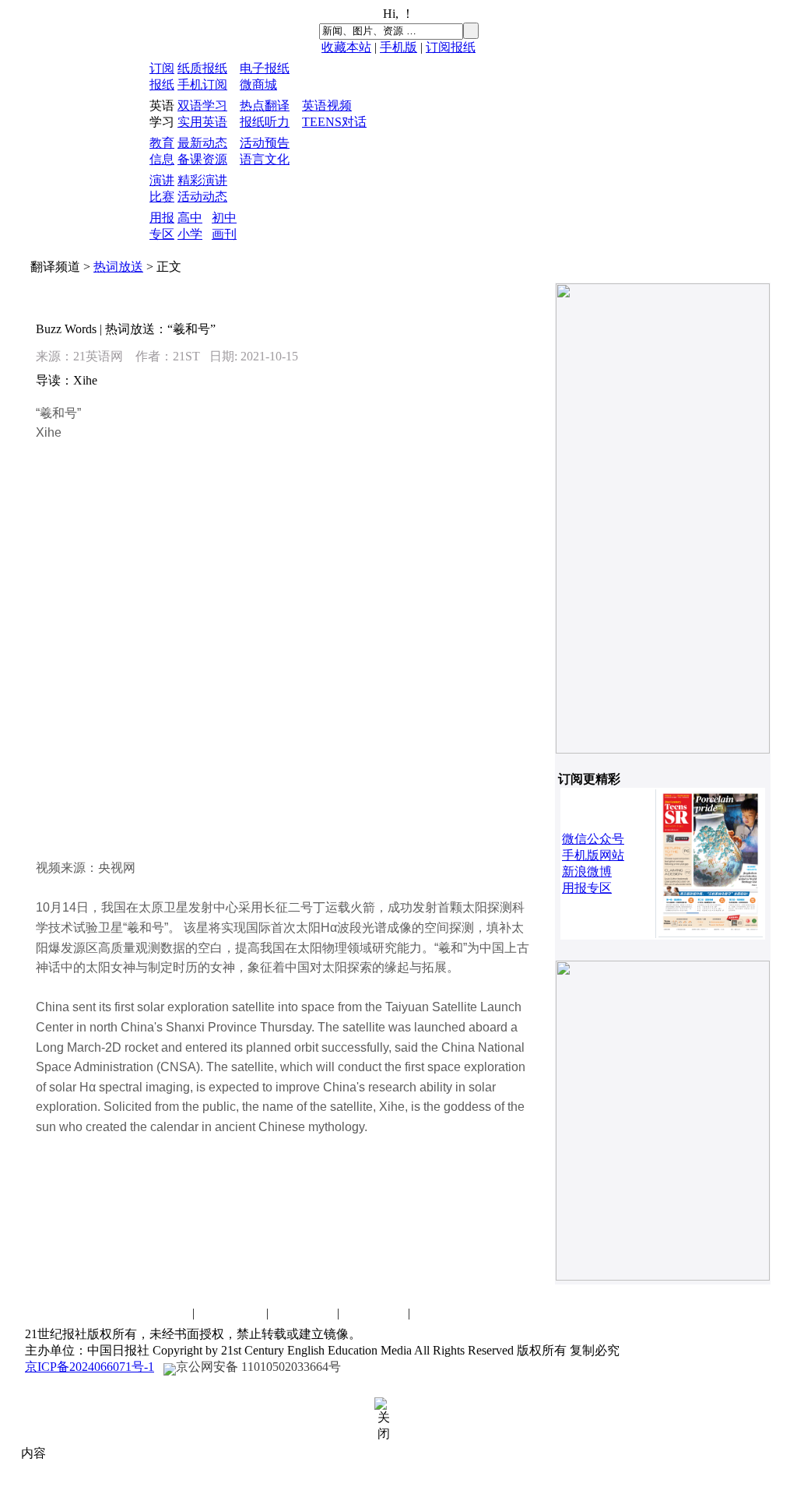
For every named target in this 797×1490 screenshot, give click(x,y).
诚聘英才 (232, 1313)
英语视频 (327, 105)
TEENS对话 (334, 121)
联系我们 (158, 1313)
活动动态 (202, 196)
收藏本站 (346, 47)
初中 (224, 217)
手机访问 (444, 1313)
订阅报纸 (451, 47)
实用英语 (202, 121)
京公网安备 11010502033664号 (258, 1366)
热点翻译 (265, 105)
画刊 (224, 234)
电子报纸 (265, 68)
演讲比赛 (303, 1313)
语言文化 (265, 159)
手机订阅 (202, 84)
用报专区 (587, 887)
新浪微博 (587, 871)
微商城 (258, 84)
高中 (189, 217)
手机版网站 (593, 855)
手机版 (398, 47)
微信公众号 (593, 838)
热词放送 (118, 266)
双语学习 (202, 105)
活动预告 (265, 142)
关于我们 (373, 1313)
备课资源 (202, 159)
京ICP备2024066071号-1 (89, 1366)
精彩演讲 (202, 180)
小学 (189, 234)
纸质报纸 (202, 68)
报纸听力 (265, 121)
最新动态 (202, 142)
